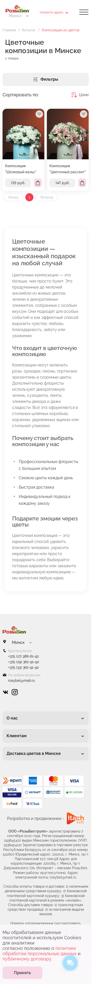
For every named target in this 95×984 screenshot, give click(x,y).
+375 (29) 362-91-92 (23, 662)
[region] (23, 150)
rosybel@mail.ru (21, 681)
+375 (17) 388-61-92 (23, 656)
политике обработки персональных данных (40, 951)
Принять (22, 972)
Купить (38, 183)
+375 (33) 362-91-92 (23, 667)
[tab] (18, 156)
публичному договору (27, 958)
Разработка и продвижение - (35, 818)
